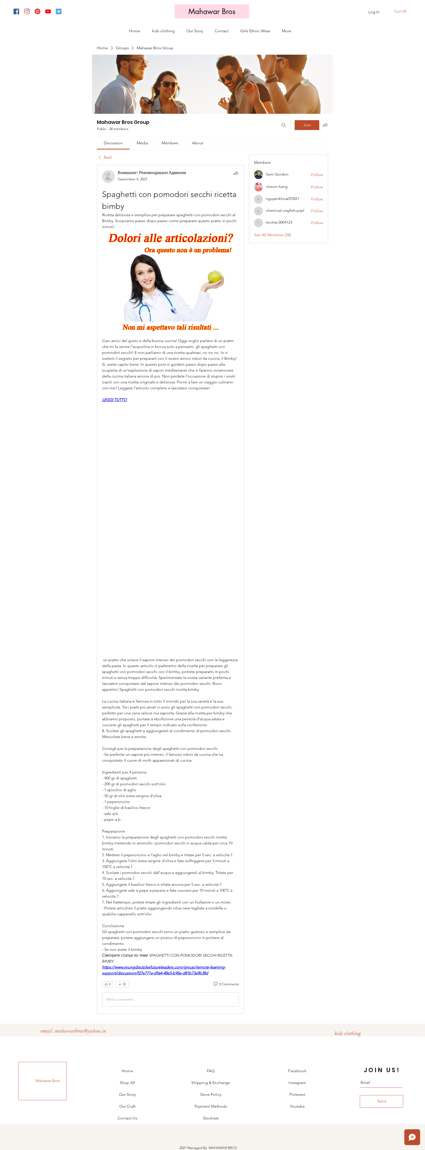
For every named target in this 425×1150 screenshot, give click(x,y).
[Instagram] (27, 11)
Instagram (297, 1082)
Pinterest (297, 1094)
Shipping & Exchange (210, 1082)
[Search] (284, 125)
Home (127, 1070)
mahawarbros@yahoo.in (80, 1031)
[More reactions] (122, 984)
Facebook (297, 1070)
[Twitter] (58, 11)
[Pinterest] (37, 11)
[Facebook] (16, 11)
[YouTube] (48, 11)
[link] (113, 143)
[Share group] (325, 125)
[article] (170, 589)
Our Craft (127, 1106)
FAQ (211, 1070)
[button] (401, 11)
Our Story (127, 1094)
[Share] (236, 173)
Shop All (127, 1082)
